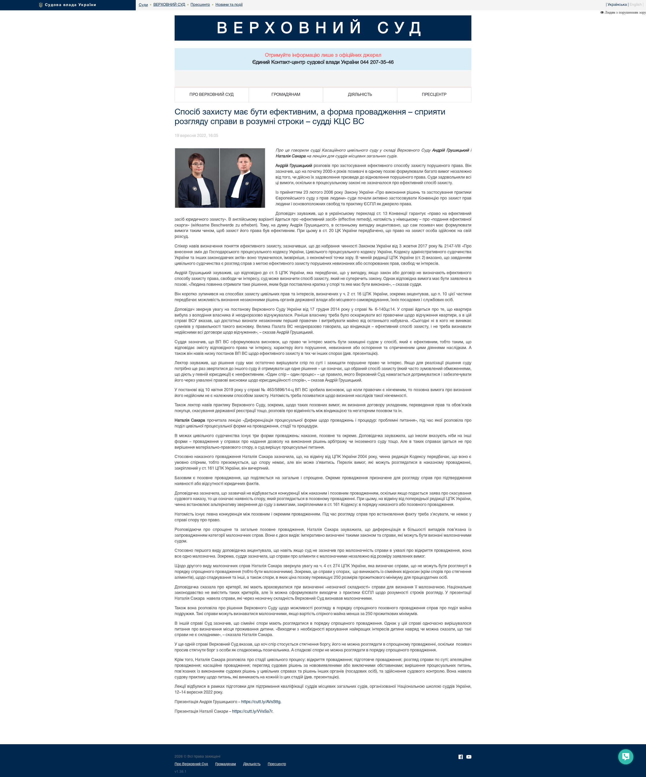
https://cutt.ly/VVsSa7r (252, 711)
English (636, 5)
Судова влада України (70, 5)
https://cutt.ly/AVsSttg (260, 702)
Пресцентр (277, 764)
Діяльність (251, 764)
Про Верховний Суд (191, 764)
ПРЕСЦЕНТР (434, 95)
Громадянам (225, 764)
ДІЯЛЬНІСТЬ (360, 95)
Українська (617, 5)
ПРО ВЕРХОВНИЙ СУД (212, 95)
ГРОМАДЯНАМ (286, 95)
